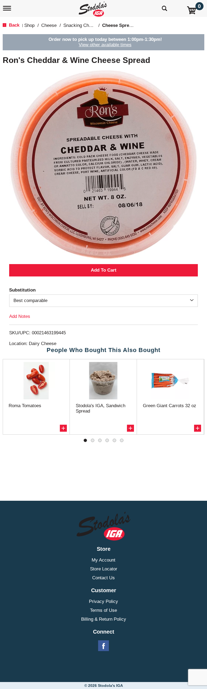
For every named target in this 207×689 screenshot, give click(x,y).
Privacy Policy (103, 601)
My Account (103, 560)
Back (13, 25)
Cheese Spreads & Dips (127, 25)
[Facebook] (103, 646)
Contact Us (103, 577)
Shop (29, 25)
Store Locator (103, 568)
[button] (103, 270)
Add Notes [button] (19, 316)
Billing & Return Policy (103, 619)
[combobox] (103, 301)
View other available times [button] (105, 44)
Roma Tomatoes (25, 405)
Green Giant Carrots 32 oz (169, 405)
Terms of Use (103, 610)
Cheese (49, 25)
